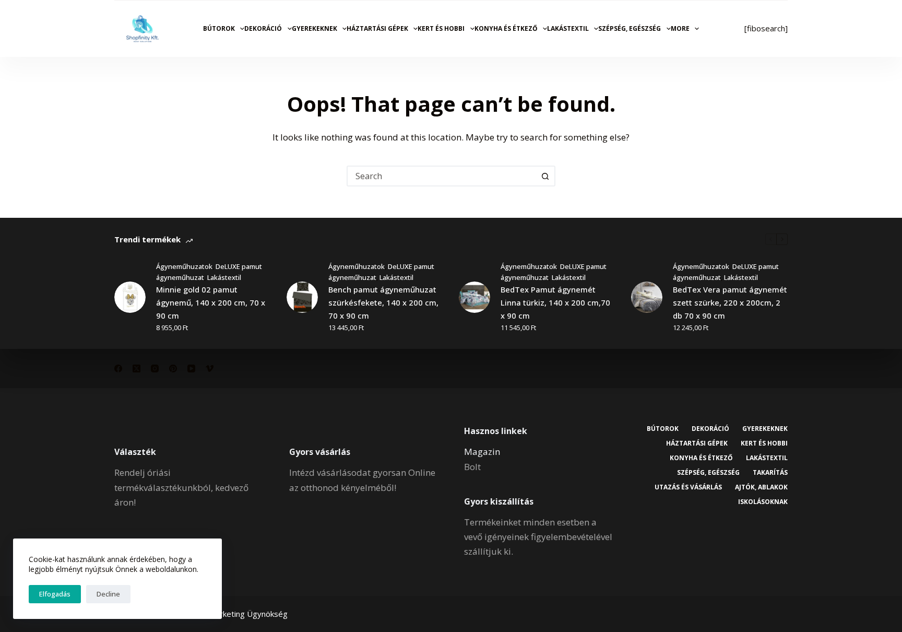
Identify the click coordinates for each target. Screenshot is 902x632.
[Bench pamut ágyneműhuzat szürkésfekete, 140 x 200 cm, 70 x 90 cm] (302, 297)
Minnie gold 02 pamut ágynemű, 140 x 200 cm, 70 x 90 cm (210, 302)
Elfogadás (54, 594)
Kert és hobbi (441, 28)
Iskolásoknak (763, 502)
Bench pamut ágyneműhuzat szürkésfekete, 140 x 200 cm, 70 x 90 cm (383, 302)
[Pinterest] (173, 368)
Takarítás (770, 473)
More (680, 28)
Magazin (482, 452)
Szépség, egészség (629, 28)
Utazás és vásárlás (688, 487)
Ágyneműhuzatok (184, 266)
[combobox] (442, 176)
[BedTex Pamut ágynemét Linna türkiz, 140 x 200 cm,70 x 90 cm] (474, 297)
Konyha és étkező (506, 28)
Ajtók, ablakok (761, 487)
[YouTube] (191, 368)
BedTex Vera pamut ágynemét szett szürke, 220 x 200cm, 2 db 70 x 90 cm (730, 302)
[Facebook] (118, 368)
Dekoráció (263, 28)
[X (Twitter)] (136, 368)
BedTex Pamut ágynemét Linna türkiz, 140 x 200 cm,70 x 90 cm (555, 302)
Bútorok (219, 28)
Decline (108, 594)
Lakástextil (568, 28)
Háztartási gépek (377, 28)
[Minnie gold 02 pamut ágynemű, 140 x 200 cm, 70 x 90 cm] (130, 297)
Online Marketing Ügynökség (236, 613)
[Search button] (545, 176)
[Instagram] (155, 368)
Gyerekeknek (314, 28)
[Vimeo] (209, 368)
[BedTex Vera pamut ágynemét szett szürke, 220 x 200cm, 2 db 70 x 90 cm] (646, 297)
